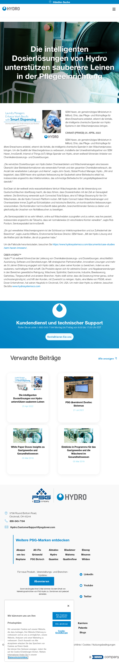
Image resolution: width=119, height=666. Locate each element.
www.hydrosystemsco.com (26, 286)
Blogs (83, 632)
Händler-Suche (61, 2)
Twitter (87, 596)
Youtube (88, 585)
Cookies (87, 644)
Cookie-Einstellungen (61, 632)
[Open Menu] (114, 9)
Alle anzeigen (106, 358)
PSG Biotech (37, 559)
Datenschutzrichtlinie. (18, 657)
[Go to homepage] (11, 9)
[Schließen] (68, 606)
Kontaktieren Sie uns (59, 336)
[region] (39, 630)
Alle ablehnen (61, 624)
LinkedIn (88, 574)
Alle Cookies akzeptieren (61, 616)
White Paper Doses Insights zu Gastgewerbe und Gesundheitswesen (28, 450)
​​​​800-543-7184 (17, 521)
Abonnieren (41, 581)
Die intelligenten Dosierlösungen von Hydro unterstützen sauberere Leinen (27, 398)
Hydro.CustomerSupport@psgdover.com (32, 527)
